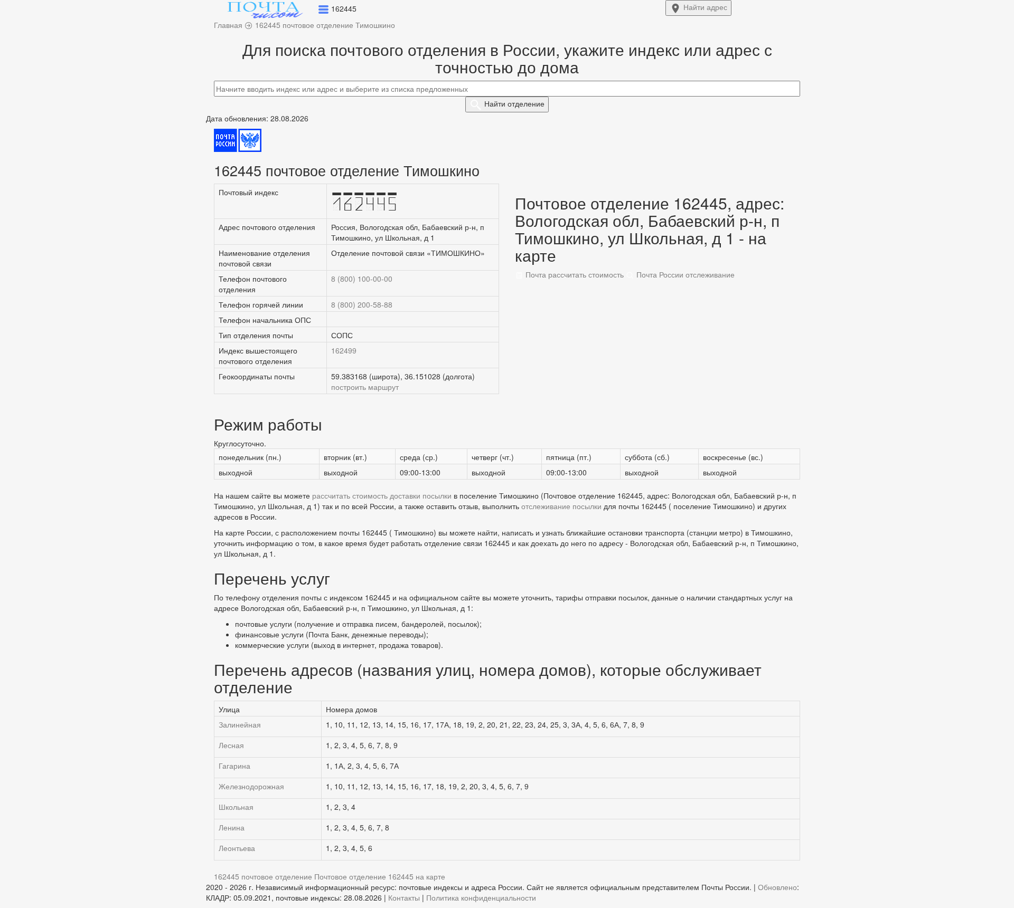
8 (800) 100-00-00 (361, 278)
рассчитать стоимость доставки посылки (382, 495)
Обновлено (777, 887)
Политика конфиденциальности (481, 897)
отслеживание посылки (561, 506)
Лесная (231, 745)
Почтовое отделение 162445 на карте (379, 876)
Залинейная (240, 724)
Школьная (236, 806)
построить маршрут (365, 386)
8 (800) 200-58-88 (361, 304)
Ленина (232, 827)
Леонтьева (237, 848)
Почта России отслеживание (684, 274)
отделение (514, 103)
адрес (705, 7)
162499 (343, 350)
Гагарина (234, 765)
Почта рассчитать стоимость (573, 274)
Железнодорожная (251, 786)
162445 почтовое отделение (263, 876)
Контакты (404, 897)
